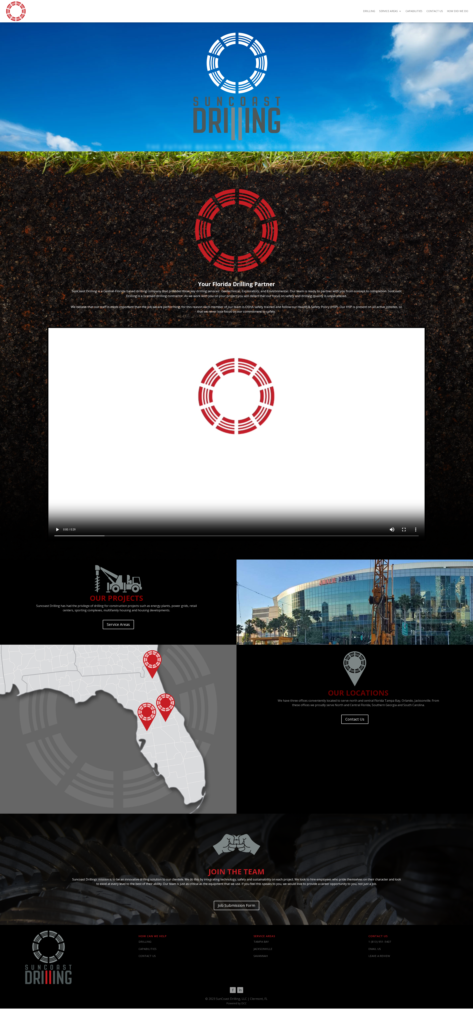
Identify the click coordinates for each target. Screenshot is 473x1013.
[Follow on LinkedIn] (240, 990)
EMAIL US (374, 949)
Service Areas (118, 624)
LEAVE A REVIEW (379, 956)
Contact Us (354, 719)
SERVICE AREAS (388, 11)
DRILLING (369, 11)
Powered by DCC (236, 1003)
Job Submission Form (236, 905)
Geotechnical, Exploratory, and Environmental (254, 291)
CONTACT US (434, 11)
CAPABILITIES (414, 11)
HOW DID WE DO (457, 11)
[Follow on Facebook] (233, 990)
